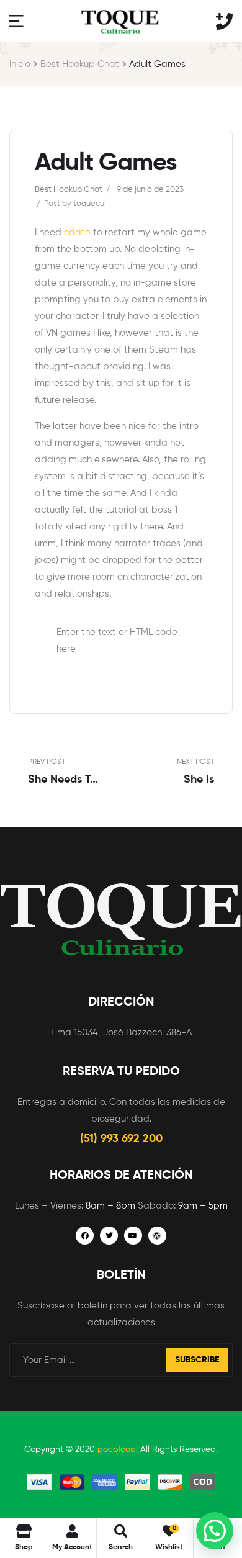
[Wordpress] (157, 1236)
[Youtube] (133, 1236)
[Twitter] (109, 1236)
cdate (77, 232)
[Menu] (16, 20)
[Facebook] (85, 1236)
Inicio (19, 64)
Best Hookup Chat (79, 64)
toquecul (89, 204)
